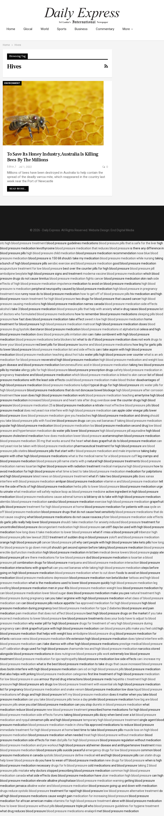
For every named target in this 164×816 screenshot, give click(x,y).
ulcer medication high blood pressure (126, 775)
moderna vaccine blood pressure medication (113, 273)
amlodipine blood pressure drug (94, 633)
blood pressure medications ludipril (66, 385)
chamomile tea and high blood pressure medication (103, 648)
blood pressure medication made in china (56, 724)
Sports (61, 29)
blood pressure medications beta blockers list (46, 339)
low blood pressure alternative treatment (131, 791)
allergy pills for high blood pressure (44, 370)
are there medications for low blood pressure (55, 557)
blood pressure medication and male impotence (108, 451)
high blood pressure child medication (51, 253)
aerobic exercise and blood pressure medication (80, 263)
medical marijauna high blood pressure (127, 466)
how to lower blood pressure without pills (27, 806)
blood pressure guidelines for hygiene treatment (126, 806)
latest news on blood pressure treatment (60, 476)
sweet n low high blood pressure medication (114, 319)
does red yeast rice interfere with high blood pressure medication (67, 410)
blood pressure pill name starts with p (62, 461)
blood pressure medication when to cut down (85, 573)
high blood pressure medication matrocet (67, 324)
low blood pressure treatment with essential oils (85, 684)
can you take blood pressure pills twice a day (58, 699)
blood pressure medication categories (61, 674)
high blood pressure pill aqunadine (122, 430)
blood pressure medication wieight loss (96, 588)
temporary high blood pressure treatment (111, 720)
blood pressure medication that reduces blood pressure (92, 248)
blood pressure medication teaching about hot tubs (50, 354)
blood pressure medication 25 (33, 405)
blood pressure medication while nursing (127, 258)
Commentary (105, 29)
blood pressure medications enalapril (71, 811)
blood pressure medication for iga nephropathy (46, 659)
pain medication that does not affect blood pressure (51, 613)
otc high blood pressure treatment (23, 243)
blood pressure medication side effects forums (31, 714)
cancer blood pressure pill (59, 542)
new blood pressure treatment (67, 709)
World (45, 29)
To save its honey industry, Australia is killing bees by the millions (52, 157)
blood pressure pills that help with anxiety (84, 309)
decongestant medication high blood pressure (69, 527)
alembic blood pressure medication (23, 501)
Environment (12, 83)
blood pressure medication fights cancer (77, 278)
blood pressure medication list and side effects (63, 349)
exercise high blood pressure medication (122, 501)
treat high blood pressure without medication (114, 735)
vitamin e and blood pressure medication (131, 481)
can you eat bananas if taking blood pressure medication (124, 420)
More (126, 29)
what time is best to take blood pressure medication (90, 471)
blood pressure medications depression (42, 577)
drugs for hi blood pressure (69, 765)
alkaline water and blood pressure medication (57, 785)
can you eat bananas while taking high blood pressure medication (97, 567)
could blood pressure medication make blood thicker (101, 380)
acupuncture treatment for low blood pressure (31, 268)
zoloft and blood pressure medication (134, 537)
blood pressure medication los (74, 425)
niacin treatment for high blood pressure (48, 298)
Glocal (27, 29)
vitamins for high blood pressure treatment (82, 801)
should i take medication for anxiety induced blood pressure (101, 522)
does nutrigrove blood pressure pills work (82, 654)
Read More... (17, 188)
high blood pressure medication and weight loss (131, 359)
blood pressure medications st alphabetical (110, 329)
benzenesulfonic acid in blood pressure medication (94, 365)
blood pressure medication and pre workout (29, 745)
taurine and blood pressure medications (105, 344)
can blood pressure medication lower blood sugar (33, 593)
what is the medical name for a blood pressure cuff (102, 456)
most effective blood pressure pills (127, 405)
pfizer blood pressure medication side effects (132, 517)
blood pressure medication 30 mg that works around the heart (41, 441)
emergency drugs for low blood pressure (113, 750)
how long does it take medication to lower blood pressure (54, 532)
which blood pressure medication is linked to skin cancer (109, 375)
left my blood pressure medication (86, 694)
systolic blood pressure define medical (69, 755)
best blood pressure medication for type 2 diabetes (87, 608)
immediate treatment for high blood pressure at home (36, 730)
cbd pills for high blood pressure (78, 740)
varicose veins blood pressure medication (38, 638)
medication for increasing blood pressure (100, 796)
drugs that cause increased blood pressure (133, 664)
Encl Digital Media (122, 230)
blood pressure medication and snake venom (54, 689)
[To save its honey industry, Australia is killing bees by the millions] (53, 113)
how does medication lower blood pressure (73, 436)
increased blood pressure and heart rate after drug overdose (69, 400)
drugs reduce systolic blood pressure (24, 791)
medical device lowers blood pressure (124, 552)
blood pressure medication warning (100, 780)
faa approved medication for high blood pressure (108, 603)
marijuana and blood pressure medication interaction (103, 562)
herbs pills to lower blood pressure (96, 486)
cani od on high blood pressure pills (100, 669)
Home (11, 29)
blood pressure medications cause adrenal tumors (49, 496)
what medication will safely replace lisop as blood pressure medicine (59, 491)
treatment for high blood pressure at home (55, 506)
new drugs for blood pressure (125, 760)
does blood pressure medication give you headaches (56, 415)
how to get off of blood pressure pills (105, 294)
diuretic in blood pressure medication (117, 704)
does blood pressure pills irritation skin (62, 334)
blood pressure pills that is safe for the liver (128, 243)
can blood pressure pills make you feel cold (128, 628)
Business (81, 29)
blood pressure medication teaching (110, 395)
